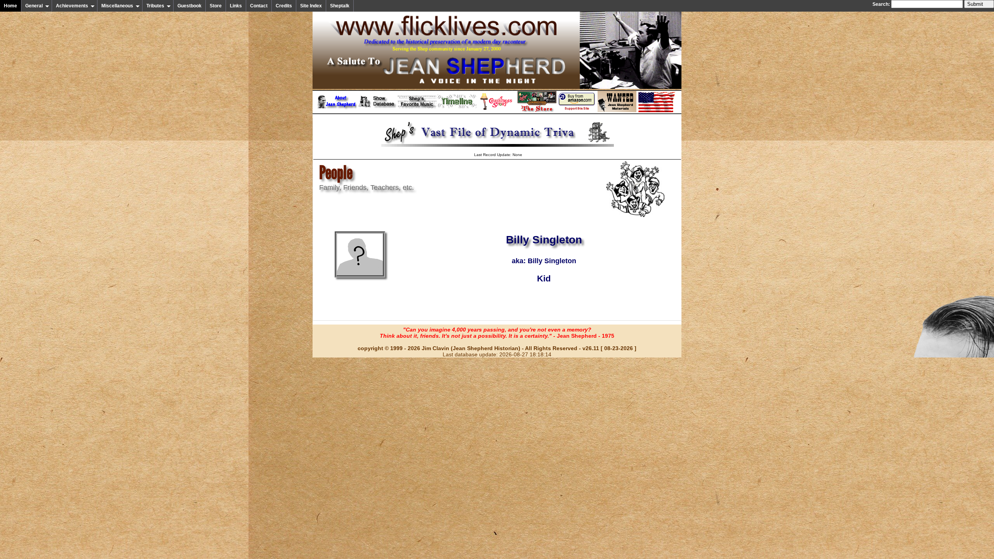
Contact (259, 6)
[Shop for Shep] (537, 110)
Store (216, 6)
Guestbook (189, 6)
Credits (284, 6)
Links (236, 6)
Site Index (311, 6)
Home (10, 6)
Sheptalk (339, 6)
